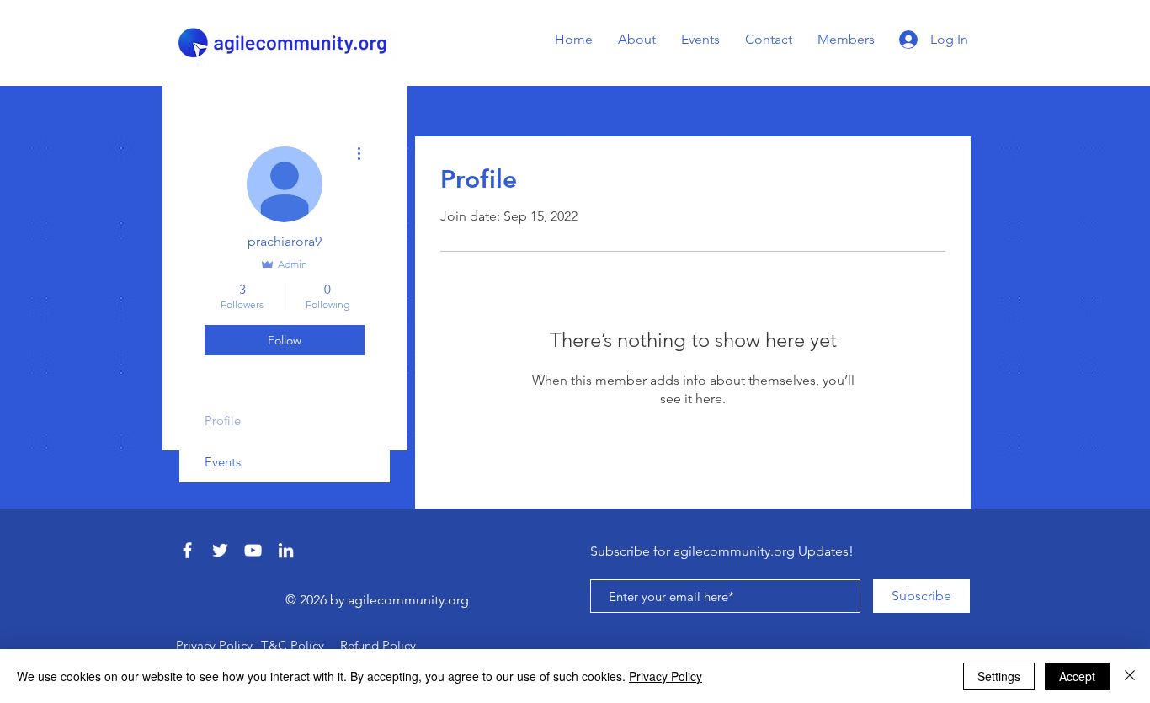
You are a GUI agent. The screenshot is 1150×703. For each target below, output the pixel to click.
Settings (998, 676)
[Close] (1130, 676)
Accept (1077, 676)
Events (223, 462)
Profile (223, 421)
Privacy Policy (665, 676)
